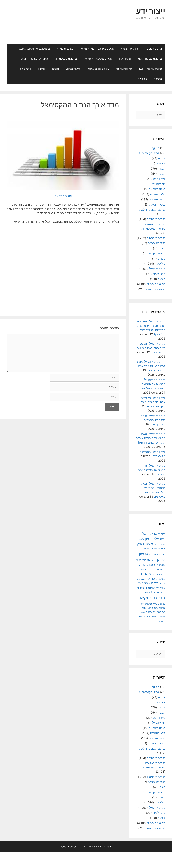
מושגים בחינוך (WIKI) (150, 68)
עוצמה (162, 588)
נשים (162, 248)
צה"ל (155, 604)
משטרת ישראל (156, 578)
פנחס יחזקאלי (157, 269)
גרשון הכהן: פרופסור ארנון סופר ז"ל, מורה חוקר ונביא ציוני (153, 402)
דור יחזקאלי (158, 184)
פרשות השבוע (73, 68)
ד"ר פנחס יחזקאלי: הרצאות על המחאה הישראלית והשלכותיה (152, 384)
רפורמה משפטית (155, 612)
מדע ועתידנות (157, 199)
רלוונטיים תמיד (156, 284)
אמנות (161, 173)
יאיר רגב (153, 564)
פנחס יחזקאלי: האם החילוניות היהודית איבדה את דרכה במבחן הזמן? (150, 438)
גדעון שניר (153, 554)
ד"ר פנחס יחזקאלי (130, 48)
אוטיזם (161, 163)
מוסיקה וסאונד (156, 204)
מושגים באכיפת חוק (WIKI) (98, 58)
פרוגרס (161, 603)
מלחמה (162, 574)
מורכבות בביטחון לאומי (149, 58)
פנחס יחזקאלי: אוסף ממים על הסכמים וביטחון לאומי (153, 420)
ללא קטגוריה (157, 194)
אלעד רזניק (145, 544)
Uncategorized (149, 153)
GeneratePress (69, 846)
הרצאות (158, 79)
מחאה (143, 569)
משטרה (145, 574)
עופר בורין (143, 583)
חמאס (153, 560)
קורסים (41, 68)
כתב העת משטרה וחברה (34, 58)
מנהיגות (155, 574)
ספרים (55, 68)
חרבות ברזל (143, 560)
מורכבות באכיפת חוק (66, 58)
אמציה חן (161, 548)
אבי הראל (149, 533)
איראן (162, 539)
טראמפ (162, 565)
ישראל (145, 565)
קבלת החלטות (146, 604)
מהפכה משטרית (156, 569)
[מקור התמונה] (63, 196)
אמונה (161, 168)
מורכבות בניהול (65, 48)
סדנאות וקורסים (155, 253)
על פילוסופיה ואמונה (98, 68)
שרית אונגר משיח (154, 289)
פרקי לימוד (25, 68)
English (154, 148)
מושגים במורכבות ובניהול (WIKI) (97, 48)
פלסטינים (149, 592)
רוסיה (155, 607)
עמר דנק (151, 588)
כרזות (140, 565)
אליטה (141, 539)
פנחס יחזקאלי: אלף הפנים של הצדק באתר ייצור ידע (151, 470)
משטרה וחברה (156, 243)
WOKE (161, 534)
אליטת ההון (159, 544)
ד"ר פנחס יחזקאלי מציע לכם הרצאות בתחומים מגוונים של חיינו (151, 366)
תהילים (147, 616)
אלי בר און (152, 539)
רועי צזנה (146, 607)
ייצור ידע (150, 11)
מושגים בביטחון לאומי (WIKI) (34, 48)
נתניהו (154, 583)
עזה (157, 588)
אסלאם (153, 548)
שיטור (142, 612)
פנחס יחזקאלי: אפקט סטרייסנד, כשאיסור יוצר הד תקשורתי (151, 348)
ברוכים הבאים (154, 48)
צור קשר (142, 79)
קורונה (161, 279)
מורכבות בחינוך (124, 68)
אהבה (161, 158)
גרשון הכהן (125, 58)
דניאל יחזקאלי (156, 189)
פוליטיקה (160, 263)
